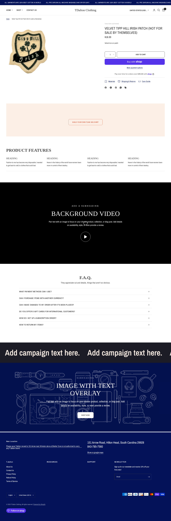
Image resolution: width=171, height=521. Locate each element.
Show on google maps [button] (95, 452)
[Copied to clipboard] (125, 87)
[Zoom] (46, 28)
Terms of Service (12, 481)
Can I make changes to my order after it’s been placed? (46, 304)
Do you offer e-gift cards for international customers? (47, 311)
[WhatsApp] (121, 87)
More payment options (135, 68)
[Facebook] (106, 87)
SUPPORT (91, 462)
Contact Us (32, 10)
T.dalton (9, 462)
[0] (163, 10)
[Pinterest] (116, 87)
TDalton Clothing (85, 10)
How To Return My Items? (31, 324)
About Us (9, 466)
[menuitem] (10, 10)
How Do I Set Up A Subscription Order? (37, 318)
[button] (85, 415)
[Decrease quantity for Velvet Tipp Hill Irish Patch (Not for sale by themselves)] (107, 54)
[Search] (158, 10)
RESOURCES (52, 462)
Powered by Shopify (39, 504)
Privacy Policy (11, 474)
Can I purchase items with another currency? (41, 298)
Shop (19, 10)
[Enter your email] (148, 477)
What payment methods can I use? (35, 291)
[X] (111, 87)
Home (8, 10)
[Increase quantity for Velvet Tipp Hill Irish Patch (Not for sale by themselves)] (113, 54)
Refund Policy (11, 477)
